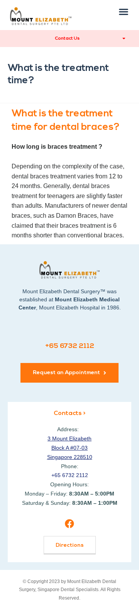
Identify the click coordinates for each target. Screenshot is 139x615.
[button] (123, 11)
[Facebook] (69, 524)
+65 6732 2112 (69, 346)
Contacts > (69, 413)
